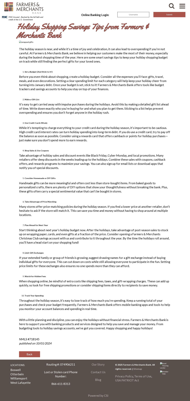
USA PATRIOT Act (127, 380)
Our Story (98, 364)
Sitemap (137, 369)
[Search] (174, 4)
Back (29, 354)
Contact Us (98, 372)
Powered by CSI (98, 395)
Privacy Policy (124, 376)
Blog (98, 379)
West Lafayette (20, 382)
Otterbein (17, 374)
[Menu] (183, 4)
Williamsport (18, 378)
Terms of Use (142, 376)
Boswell (15, 370)
